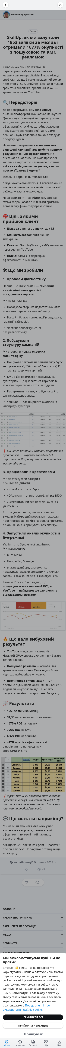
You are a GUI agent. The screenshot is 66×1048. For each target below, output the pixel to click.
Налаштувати (33, 1034)
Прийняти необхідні (33, 1025)
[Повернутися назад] (5, 5)
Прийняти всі (33, 1017)
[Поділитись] (60, 5)
